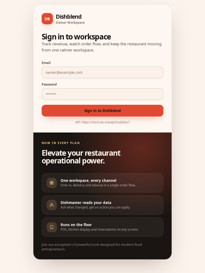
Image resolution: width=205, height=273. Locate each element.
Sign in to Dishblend (102, 110)
